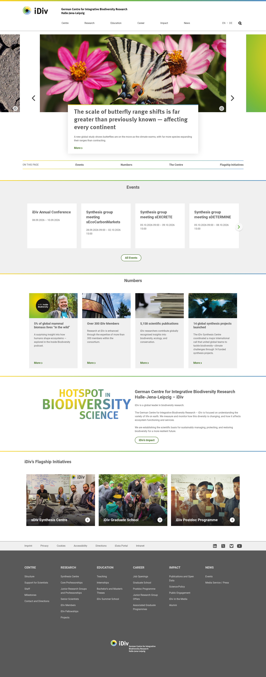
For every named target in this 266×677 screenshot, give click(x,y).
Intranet (140, 545)
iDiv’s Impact (147, 440)
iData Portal (121, 545)
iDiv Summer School (108, 599)
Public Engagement (179, 592)
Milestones (30, 595)
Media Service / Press (217, 582)
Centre (65, 23)
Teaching (102, 576)
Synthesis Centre (70, 576)
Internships (103, 582)
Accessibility (80, 545)
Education (116, 23)
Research (90, 23)
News (187, 23)
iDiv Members (68, 605)
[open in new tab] (214, 545)
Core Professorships (72, 582)
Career (140, 23)
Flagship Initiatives (232, 164)
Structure (29, 576)
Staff (27, 588)
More (77, 148)
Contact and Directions (36, 601)
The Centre (176, 164)
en (223, 23)
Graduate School (142, 582)
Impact (164, 23)
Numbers (126, 164)
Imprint (28, 545)
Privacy (44, 545)
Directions (101, 545)
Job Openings (140, 576)
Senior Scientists (70, 599)
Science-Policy (177, 586)
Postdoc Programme (144, 588)
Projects (65, 617)
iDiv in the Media (178, 599)
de (230, 23)
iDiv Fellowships (69, 611)
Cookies (61, 545)
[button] (33, 98)
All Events (131, 257)
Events (79, 164)
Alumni (173, 605)
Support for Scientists (36, 582)
